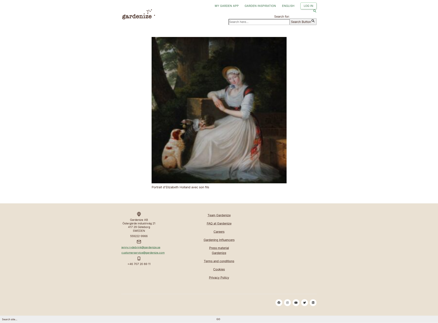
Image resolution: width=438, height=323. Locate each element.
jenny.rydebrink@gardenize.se (140, 247)
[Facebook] (278, 302)
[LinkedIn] (313, 302)
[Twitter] (304, 302)
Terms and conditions (219, 261)
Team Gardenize (219, 215)
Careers (219, 231)
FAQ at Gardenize (219, 223)
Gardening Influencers (219, 240)
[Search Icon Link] (315, 11)
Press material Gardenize (219, 250)
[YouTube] (296, 302)
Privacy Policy (219, 277)
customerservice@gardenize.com (143, 252)
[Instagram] (287, 302)
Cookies (219, 269)
